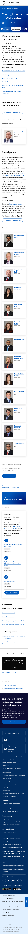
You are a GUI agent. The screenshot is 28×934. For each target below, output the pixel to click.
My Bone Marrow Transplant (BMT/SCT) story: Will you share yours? (12, 563)
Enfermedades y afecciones (11, 8)
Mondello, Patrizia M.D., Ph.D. (19, 374)
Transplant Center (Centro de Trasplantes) (11, 92)
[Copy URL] (22, 663)
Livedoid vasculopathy (10, 581)
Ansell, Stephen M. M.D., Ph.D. (19, 253)
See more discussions (12, 592)
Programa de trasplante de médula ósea (13, 86)
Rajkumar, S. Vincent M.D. (17, 426)
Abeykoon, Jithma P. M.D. (19, 236)
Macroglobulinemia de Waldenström (13, 688)
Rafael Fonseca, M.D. (18, 132)
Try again (14, 667)
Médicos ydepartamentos (16, 28)
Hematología (6, 75)
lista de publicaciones (16, 204)
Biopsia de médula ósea (8, 617)
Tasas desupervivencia (5, 28)
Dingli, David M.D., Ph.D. (19, 270)
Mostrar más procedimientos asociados (12, 624)
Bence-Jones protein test (8, 613)
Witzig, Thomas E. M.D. (19, 444)
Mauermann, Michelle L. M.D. (18, 357)
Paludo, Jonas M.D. (18, 409)
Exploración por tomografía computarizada (13, 621)
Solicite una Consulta (10, 22)
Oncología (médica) (8, 82)
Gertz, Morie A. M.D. (18, 305)
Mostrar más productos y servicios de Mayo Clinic (13, 643)
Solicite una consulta (9, 476)
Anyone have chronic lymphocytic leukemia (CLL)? (13, 545)
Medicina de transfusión (10, 78)
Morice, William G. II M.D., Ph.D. (19, 392)
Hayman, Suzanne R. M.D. (19, 322)
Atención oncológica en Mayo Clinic (13, 71)
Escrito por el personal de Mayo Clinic (11, 464)
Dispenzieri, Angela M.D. (17, 288)
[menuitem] (16, 28)
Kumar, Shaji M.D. (19, 339)
